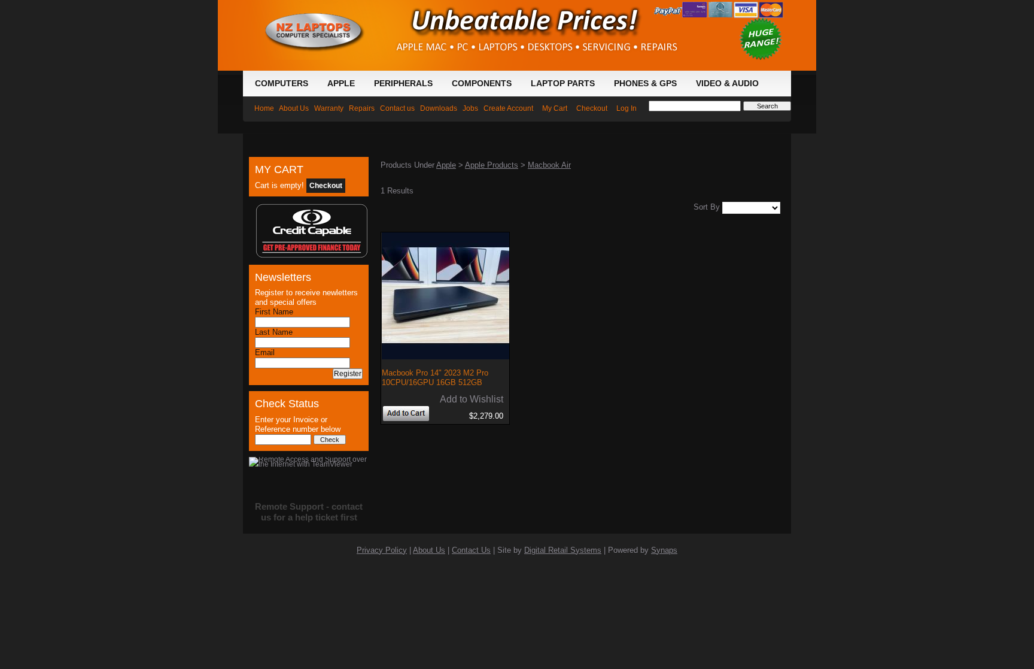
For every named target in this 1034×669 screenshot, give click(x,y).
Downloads (438, 108)
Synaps (664, 550)
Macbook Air (549, 165)
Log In (626, 108)
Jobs (470, 108)
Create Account (508, 108)
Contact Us (471, 550)
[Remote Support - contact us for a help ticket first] (309, 459)
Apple (446, 165)
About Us (294, 108)
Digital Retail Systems (562, 550)
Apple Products (491, 165)
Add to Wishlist (471, 399)
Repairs (362, 108)
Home (264, 108)
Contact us (397, 108)
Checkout (591, 108)
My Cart (554, 108)
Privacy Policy (382, 550)
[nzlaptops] (318, 5)
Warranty (328, 108)
